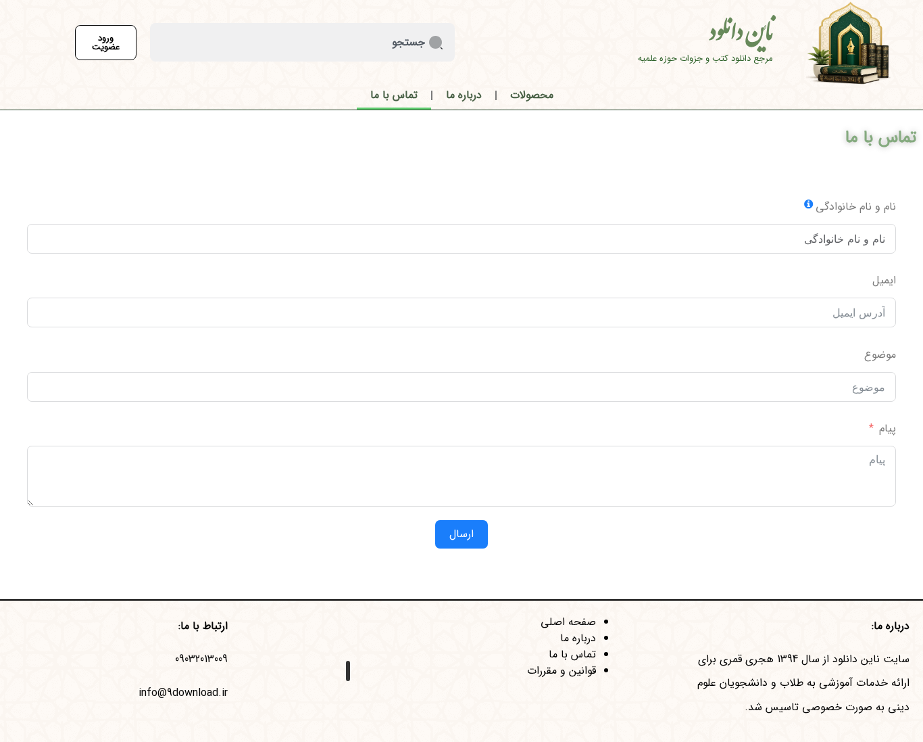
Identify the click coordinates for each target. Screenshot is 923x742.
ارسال (461, 534)
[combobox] (302, 42)
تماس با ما (394, 95)
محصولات (531, 95)
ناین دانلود (741, 37)
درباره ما (464, 95)
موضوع (880, 354)
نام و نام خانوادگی (856, 206)
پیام (887, 428)
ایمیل (884, 280)
